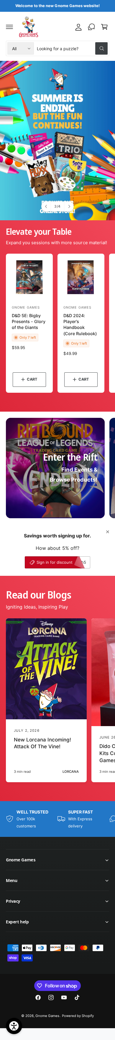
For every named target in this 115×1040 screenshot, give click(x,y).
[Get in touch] (91, 26)
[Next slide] (68, 206)
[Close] (107, 531)
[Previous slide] (46, 206)
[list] (57, 818)
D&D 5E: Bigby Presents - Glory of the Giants (28, 321)
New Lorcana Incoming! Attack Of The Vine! (42, 743)
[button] (9, 26)
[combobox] (72, 48)
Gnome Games (47, 1016)
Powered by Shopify (78, 1016)
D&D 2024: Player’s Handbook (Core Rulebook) (80, 324)
